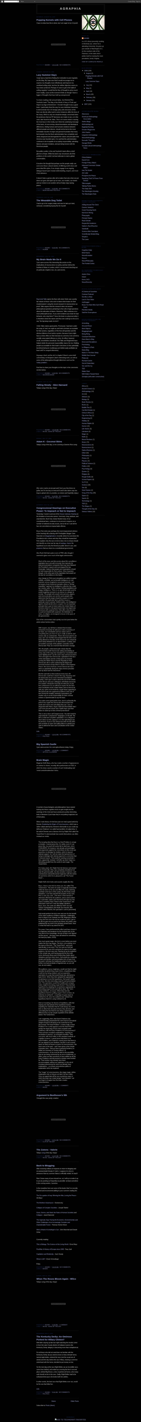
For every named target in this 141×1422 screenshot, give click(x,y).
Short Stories (86, 490)
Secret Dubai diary (88, 363)
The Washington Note (89, 194)
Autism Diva (86, 274)
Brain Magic (42, 760)
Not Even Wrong (87, 213)
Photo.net (85, 358)
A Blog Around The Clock (90, 205)
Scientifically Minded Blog (90, 234)
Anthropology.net (87, 124)
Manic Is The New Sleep (90, 352)
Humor (45, 249)
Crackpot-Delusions (88, 336)
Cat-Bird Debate (87, 410)
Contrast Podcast (88, 294)
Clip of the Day (49, 1141)
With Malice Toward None (90, 374)
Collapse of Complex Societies (46, 1208)
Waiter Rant (86, 371)
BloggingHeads (87, 331)
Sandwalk (85, 229)
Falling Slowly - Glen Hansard (51, 385)
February (89, 97)
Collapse (39, 1215)
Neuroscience (48, 375)
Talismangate (86, 183)
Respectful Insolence (89, 223)
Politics (56, 190)
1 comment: (64, 750)
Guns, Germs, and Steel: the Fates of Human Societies (55, 1212)
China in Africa (87, 413)
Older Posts (75, 1401)
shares (69, 543)
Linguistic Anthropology (89, 135)
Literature (85, 431)
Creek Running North (89, 210)
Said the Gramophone (89, 312)
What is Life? (40, 1259)
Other (84, 453)
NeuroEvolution (87, 255)
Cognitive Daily (87, 250)
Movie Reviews (87, 439)
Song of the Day (54, 431)
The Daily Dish (87, 188)
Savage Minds (87, 143)
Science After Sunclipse (90, 231)
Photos (84, 458)
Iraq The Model (87, 170)
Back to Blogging (45, 1165)
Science (84, 485)
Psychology (86, 469)
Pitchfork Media (87, 310)
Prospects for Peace (89, 175)
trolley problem (42, 362)
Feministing (86, 344)
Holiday (84, 421)
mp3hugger (85, 302)
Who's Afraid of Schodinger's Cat (47, 1229)
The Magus (85, 506)
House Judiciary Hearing (68, 514)
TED (83, 368)
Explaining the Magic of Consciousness (55, 824)
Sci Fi (84, 482)
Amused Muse (87, 326)
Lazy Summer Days (46, 75)
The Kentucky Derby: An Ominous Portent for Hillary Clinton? (54, 1338)
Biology (84, 399)
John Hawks (86, 132)
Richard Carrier (87, 360)
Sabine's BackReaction (90, 226)
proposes (39, 548)
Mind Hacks (86, 253)
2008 (86, 70)
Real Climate (86, 220)
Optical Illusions (50, 752)
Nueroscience (86, 447)
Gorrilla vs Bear (87, 297)
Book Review (48, 190)
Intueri (84, 277)
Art (83, 394)
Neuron (84, 258)
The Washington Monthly (90, 191)
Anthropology (86, 391)
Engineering (86, 418)
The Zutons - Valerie (46, 1150)
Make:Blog (85, 350)
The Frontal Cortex (88, 263)
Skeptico (85, 237)
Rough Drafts (86, 477)
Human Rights (87, 423)
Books (45, 1268)
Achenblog (85, 323)
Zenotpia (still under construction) (93, 376)
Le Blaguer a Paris (88, 347)
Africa (84, 386)
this (50, 747)
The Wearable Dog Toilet (49, 200)
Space (84, 495)
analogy (63, 543)
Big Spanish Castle (46, 744)
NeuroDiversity (87, 282)
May (87, 88)
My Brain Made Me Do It (48, 259)
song (43, 1153)
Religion (84, 474)
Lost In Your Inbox (88, 299)
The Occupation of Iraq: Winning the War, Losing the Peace (56, 1195)
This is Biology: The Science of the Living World (52, 1244)
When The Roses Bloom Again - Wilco (56, 1279)
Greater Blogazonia (88, 129)
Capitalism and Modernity (45, 1254)
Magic (45, 1087)
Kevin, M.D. (86, 279)
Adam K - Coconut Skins (49, 441)
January (89, 100)
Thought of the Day (88, 509)
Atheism (84, 397)
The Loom (85, 239)
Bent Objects (86, 328)
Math (83, 437)
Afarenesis (85, 114)
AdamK (86, 38)
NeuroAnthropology (88, 137)
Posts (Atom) (50, 1405)
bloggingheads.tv (51, 536)
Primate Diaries (87, 218)
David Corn (85, 160)
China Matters (86, 157)
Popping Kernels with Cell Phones (54, 20)
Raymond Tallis (41, 299)
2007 (86, 104)
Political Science (87, 463)
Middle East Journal (88, 355)
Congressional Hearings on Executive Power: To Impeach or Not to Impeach (56, 509)
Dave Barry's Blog (88, 339)
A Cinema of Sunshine (89, 291)
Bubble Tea (85, 407)
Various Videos (87, 511)
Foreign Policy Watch (89, 163)
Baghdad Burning (87, 127)
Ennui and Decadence (89, 342)
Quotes (84, 471)
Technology (85, 501)
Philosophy (85, 455)
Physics (84, 461)
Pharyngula (85, 215)
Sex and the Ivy (87, 366)
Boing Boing (86, 334)
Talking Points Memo (89, 186)
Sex (83, 487)
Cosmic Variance (87, 207)
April (87, 91)
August (88, 73)
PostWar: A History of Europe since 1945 (50, 1249)
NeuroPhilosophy (87, 261)
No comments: (65, 65)
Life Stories (85, 429)
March (88, 94)
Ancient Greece (87, 389)
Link (37, 731)
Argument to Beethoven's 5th (51, 1095)
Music (45, 431)
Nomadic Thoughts (88, 140)
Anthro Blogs (86, 121)
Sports (84, 498)
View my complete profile (92, 61)
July (87, 85)
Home (54, 1401)
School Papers (87, 479)
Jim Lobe (85, 173)
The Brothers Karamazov (45, 1203)
